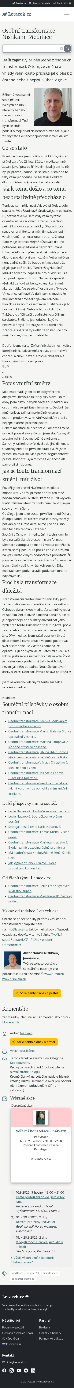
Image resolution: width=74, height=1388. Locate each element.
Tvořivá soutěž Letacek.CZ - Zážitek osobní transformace (32, 939)
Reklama (21, 3)
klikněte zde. (11, 1022)
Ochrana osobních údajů (17, 1333)
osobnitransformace (23, 1278)
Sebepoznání (19, 1063)
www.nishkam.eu (14, 979)
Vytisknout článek (22, 1051)
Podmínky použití (13, 1327)
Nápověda (12, 1338)
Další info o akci (27, 1159)
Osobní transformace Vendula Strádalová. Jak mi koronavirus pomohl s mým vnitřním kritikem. (38, 788)
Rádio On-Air (64, 3)
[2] (31, 1177)
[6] (50, 1177)
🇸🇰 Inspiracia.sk (11, 1344)
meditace (17, 1273)
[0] (22, 1177)
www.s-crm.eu (54, 974)
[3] (36, 1177)
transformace (50, 1273)
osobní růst (33, 1273)
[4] (41, 1177)
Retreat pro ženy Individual (35, 1222)
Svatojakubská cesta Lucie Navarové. (34, 827)
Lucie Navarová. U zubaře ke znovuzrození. (39, 811)
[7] (54, 1177)
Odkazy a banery (50, 1333)
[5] (45, 1177)
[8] (59, 1177)
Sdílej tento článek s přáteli (39, 993)
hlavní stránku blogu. (25, 1072)
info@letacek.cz (17, 929)
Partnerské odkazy (51, 1338)
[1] (27, 1177)
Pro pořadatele (41, 3)
